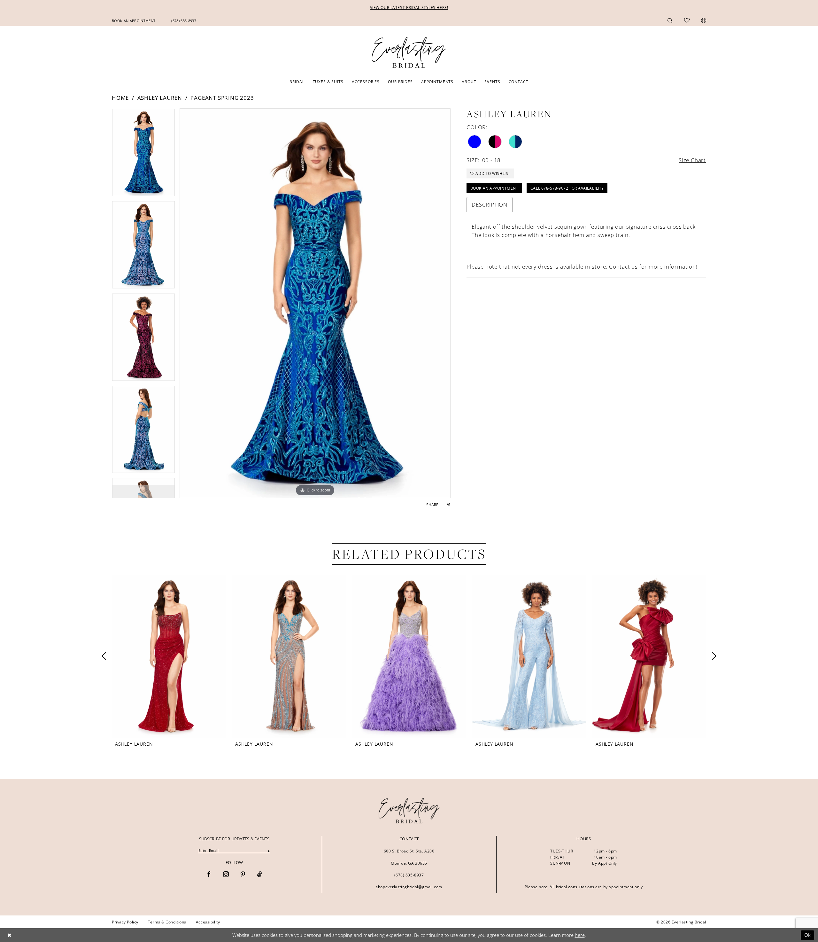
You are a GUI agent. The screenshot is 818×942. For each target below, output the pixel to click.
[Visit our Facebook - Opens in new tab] (209, 875)
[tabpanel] (143, 154)
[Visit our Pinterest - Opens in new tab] (243, 875)
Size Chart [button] (692, 160)
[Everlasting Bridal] (409, 52)
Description (489, 204)
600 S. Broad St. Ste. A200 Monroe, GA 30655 (409, 857)
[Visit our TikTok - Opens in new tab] (260, 875)
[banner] (409, 810)
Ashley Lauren (159, 97)
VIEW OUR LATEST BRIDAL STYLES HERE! (409, 7)
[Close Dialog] (9, 935)
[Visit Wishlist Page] (686, 20)
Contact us (623, 266)
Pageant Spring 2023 (222, 97)
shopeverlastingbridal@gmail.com (409, 886)
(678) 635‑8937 (409, 874)
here (580, 935)
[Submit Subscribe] (269, 850)
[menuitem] (133, 20)
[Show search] (670, 20)
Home (120, 97)
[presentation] (169, 656)
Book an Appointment (494, 188)
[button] (703, 20)
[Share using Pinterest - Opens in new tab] (449, 505)
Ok (807, 935)
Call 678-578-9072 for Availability (567, 188)
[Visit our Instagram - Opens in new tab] (226, 875)
